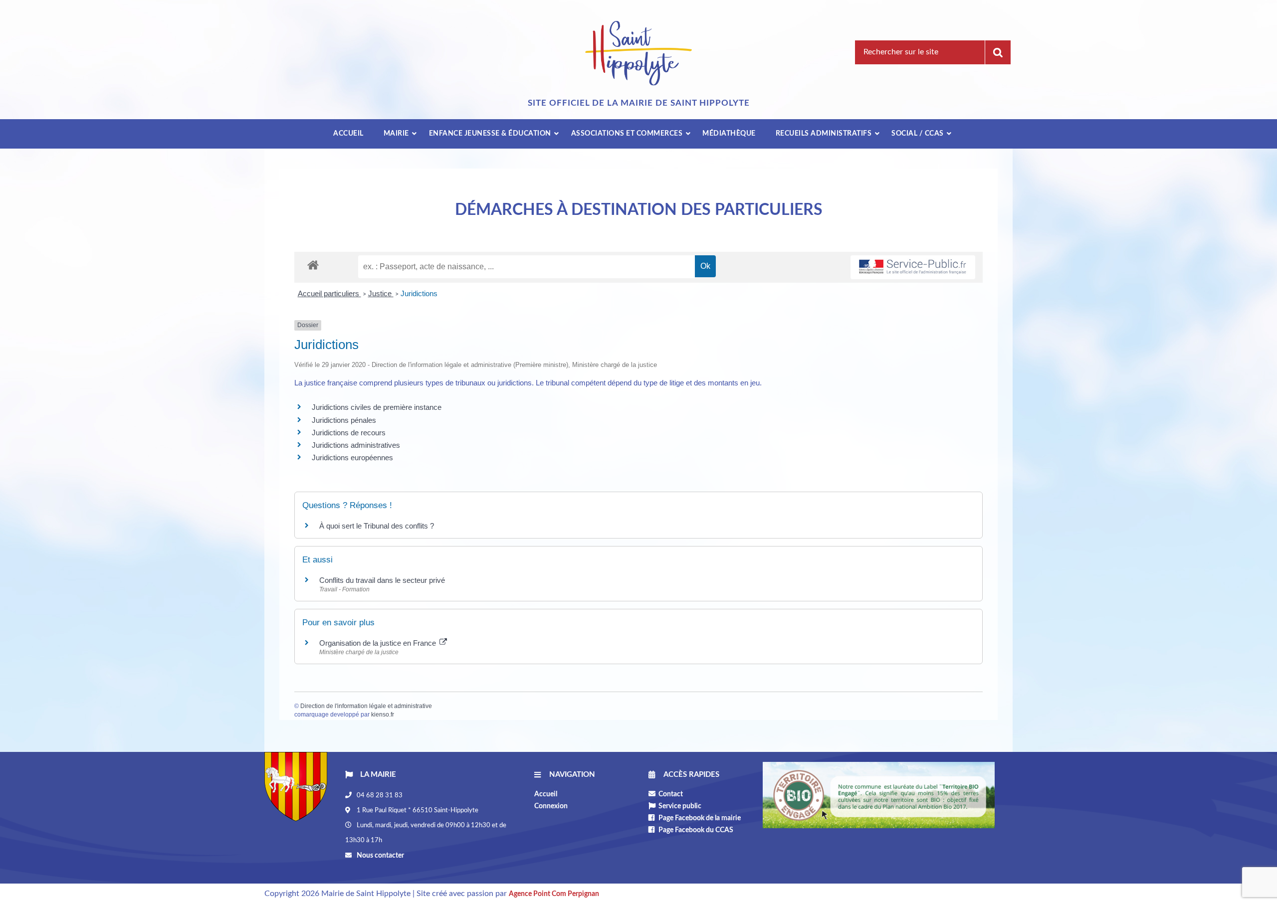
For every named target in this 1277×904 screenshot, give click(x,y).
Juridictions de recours (349, 432)
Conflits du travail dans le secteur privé (382, 580)
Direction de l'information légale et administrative (366, 706)
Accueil (545, 794)
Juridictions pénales (344, 420)
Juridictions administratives (356, 445)
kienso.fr (382, 714)
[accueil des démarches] (313, 264)
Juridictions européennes (352, 457)
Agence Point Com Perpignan (554, 894)
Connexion (551, 806)
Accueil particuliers (329, 293)
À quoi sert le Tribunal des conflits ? (376, 526)
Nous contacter (379, 855)
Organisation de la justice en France (378, 643)
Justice (381, 293)
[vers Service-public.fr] (913, 267)
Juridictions (419, 293)
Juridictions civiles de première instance (376, 407)
